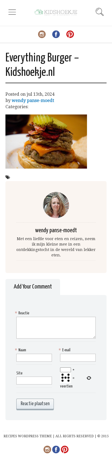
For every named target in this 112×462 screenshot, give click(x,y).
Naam (21, 350)
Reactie (22, 313)
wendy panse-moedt (33, 100)
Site (19, 373)
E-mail (65, 350)
